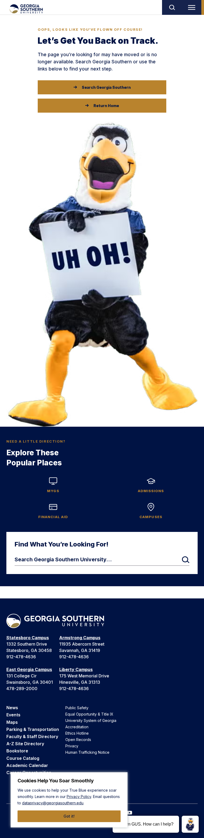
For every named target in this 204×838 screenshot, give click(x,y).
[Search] (172, 7)
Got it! (69, 816)
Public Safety (76, 707)
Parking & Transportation (32, 729)
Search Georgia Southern (106, 87)
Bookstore (17, 750)
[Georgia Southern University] (26, 9)
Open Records (78, 739)
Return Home (106, 105)
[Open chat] (190, 824)
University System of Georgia (90, 720)
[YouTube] (129, 813)
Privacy (71, 746)
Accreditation (76, 727)
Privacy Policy (79, 796)
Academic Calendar (27, 765)
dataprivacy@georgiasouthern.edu (52, 803)
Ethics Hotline (77, 733)
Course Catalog (22, 758)
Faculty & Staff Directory (32, 736)
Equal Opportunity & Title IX (89, 714)
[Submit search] (185, 559)
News (12, 707)
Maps (12, 722)
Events (13, 714)
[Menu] (193, 7)
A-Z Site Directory (25, 743)
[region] (69, 799)
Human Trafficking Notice (87, 752)
